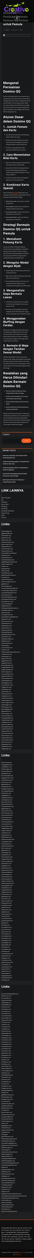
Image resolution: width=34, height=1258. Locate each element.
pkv (3, 500)
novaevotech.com (7, 824)
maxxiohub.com (6, 1031)
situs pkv (25, 1228)
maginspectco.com (7, 746)
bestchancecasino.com (8, 1174)
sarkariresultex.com (7, 564)
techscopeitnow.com (7, 740)
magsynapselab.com (7, 669)
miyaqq (24, 1239)
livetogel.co (5, 1134)
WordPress (21, 1252)
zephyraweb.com (6, 1033)
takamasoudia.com (7, 630)
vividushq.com (6, 947)
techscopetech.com (7, 857)
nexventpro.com (6, 1051)
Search (6, 434)
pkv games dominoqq (8, 511)
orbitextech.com (6, 1128)
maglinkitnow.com (7, 663)
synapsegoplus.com (7, 885)
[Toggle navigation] (17, 18)
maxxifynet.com (6, 1013)
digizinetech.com (6, 711)
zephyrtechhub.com (7, 962)
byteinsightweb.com (7, 665)
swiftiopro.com (6, 1073)
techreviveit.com (6, 691)
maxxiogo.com (6, 925)
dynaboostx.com (6, 1062)
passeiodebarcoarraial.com (9, 553)
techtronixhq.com (7, 762)
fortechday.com (6, 1209)
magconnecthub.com (8, 881)
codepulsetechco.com (8, 806)
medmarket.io (5, 645)
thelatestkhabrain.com (8, 560)
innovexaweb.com (7, 936)
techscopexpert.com (7, 678)
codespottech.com (7, 654)
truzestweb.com (6, 964)
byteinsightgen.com (7, 709)
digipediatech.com (7, 661)
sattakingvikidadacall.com (9, 1158)
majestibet (18, 1239)
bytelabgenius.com (7, 683)
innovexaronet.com (7, 815)
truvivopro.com (6, 1022)
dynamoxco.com (6, 932)
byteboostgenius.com (8, 883)
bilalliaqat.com (6, 1176)
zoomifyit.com (6, 980)
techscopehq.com (7, 894)
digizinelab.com (6, 850)
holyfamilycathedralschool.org (10, 1198)
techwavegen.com (7, 705)
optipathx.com (6, 912)
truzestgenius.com (7, 841)
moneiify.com (5, 577)
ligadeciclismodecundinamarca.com (11, 1194)
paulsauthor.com (6, 636)
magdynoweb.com (7, 859)
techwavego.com (6, 852)
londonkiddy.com (6, 1200)
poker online (5, 504)
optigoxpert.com (6, 1055)
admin (6, 30)
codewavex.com (6, 833)
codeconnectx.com (7, 811)
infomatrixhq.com (7, 819)
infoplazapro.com (6, 689)
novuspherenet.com (7, 953)
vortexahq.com (6, 1027)
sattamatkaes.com (7, 586)
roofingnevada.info (7, 1185)
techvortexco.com (7, 782)
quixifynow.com (6, 907)
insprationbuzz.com (7, 551)
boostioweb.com (6, 998)
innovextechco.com (7, 826)
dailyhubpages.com (7, 1154)
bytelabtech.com (6, 773)
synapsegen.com (6, 942)
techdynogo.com (6, 656)
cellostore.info (5, 571)
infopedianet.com (6, 888)
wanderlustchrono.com (8, 1114)
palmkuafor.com (6, 538)
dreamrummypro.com (8, 542)
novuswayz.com (6, 1057)
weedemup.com (6, 1172)
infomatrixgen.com (7, 713)
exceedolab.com (6, 1082)
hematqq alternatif (22, 1232)
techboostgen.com (7, 769)
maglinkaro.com (6, 866)
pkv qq (15, 1228)
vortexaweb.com (6, 1035)
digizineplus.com (6, 896)
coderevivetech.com (7, 729)
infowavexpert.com (7, 694)
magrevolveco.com (7, 731)
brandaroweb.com (7, 978)
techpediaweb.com (7, 680)
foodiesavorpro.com (7, 1099)
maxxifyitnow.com (7, 905)
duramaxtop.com (6, 628)
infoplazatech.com (7, 786)
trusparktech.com (7, 1044)
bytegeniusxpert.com (8, 789)
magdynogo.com (6, 749)
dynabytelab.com (6, 1005)
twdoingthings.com (7, 632)
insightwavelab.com (7, 1106)
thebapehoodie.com (7, 610)
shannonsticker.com (7, 549)
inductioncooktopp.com (8, 1180)
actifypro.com (5, 1060)
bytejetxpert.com (6, 744)
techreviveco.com (6, 863)
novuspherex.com (7, 1040)
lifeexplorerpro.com (7, 1108)
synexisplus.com (6, 1009)
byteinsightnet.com (7, 804)
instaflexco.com (6, 1064)
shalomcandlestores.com (9, 582)
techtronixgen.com (7, 672)
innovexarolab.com (7, 716)
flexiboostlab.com (7, 1068)
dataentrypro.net (6, 540)
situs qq (4, 517)
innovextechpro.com (7, 674)
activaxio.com (5, 1084)
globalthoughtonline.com (9, 575)
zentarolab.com (6, 969)
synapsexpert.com (7, 967)
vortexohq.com (6, 1101)
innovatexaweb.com (7, 775)
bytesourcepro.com (7, 870)
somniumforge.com (7, 604)
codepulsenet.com (7, 890)
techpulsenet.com (7, 844)
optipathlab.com (6, 1002)
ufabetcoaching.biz (7, 1202)
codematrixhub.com (7, 698)
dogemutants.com (7, 625)
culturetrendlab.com (7, 1117)
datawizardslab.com (7, 1090)
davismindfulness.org (8, 1205)
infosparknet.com (6, 903)
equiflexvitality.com (7, 1147)
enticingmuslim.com (7, 614)
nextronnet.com (6, 929)
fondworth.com (6, 555)
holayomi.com (6, 1191)
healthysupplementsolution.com (11, 652)
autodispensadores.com (8, 1178)
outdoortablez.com (7, 648)
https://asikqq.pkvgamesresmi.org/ (11, 1241)
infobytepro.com (6, 793)
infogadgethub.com (7, 765)
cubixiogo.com (6, 951)
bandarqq (4, 502)
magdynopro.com (7, 687)
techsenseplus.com (7, 700)
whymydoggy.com (7, 531)
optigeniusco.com (7, 1038)
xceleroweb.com (6, 973)
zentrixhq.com (6, 916)
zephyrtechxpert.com (8, 846)
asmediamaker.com (7, 573)
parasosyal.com (6, 612)
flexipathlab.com (6, 945)
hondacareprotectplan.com (9, 590)
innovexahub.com (7, 1016)
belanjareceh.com (6, 546)
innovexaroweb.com (7, 861)
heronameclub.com (7, 643)
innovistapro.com (6, 1066)
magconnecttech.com (8, 1130)
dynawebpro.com (6, 940)
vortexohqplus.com (7, 1071)
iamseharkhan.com (7, 557)
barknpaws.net (6, 568)
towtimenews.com (7, 595)
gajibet (29, 1239)
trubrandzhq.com (6, 1046)
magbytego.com (6, 795)
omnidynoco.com (6, 960)
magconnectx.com (7, 1187)
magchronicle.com (7, 658)
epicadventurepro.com (8, 1103)
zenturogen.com (6, 934)
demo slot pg (5, 513)
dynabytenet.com (7, 868)
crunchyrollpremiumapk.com (10, 588)
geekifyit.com (5, 584)
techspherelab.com (7, 872)
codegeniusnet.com (7, 797)
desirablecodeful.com (8, 639)
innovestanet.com (7, 918)
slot (11, 1230)
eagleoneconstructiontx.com (10, 1145)
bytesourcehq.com (7, 802)
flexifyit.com (5, 923)
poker (3, 515)
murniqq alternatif (11, 1232)
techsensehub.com (7, 771)
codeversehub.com (7, 877)
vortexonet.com (6, 1011)
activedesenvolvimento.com (9, 1152)
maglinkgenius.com (7, 828)
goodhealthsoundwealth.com (10, 617)
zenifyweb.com (6, 1132)
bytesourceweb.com (7, 724)
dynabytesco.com (7, 1086)
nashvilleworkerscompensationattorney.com (14, 1196)
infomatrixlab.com (7, 874)
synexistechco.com (7, 1020)
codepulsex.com (6, 855)
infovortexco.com (6, 848)
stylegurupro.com (7, 1088)
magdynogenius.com (7, 667)
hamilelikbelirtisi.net (7, 1075)
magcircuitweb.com (7, 676)
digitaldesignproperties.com (9, 562)
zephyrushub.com (7, 1000)
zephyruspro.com (6, 910)
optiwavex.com (6, 958)
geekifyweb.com (6, 784)
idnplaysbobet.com (7, 1156)
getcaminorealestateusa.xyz (9, 1211)
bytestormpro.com (7, 1112)
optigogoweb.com (7, 975)
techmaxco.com (6, 1079)
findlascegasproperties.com (9, 1139)
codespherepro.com (7, 720)
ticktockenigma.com (7, 1121)
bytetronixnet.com (7, 742)
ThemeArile (18, 1254)
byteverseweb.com (7, 879)
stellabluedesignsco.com (8, 634)
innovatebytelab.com (8, 791)
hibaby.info (5, 1167)
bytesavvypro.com (7, 707)
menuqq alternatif (6, 1228)
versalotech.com (6, 1077)
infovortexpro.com (7, 735)
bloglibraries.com (6, 606)
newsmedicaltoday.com (8, 1183)
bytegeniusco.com (7, 696)
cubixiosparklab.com (7, 822)
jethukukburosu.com (7, 601)
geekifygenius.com (7, 1125)
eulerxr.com (5, 1123)
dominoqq (4, 508)
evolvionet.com (6, 1007)
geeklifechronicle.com (8, 1095)
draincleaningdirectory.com (9, 597)
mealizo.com (5, 566)
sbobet (18, 1230)
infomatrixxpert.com (7, 813)
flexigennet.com (6, 641)
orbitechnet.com (6, 956)
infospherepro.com (7, 1097)
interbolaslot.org (6, 535)
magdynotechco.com (7, 778)
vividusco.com (6, 1024)
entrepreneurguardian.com (9, 1165)
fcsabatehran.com (7, 623)
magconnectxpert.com (8, 839)
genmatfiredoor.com (7, 1136)
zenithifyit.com (6, 1029)
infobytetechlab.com (7, 718)
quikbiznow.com (6, 971)
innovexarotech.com (7, 733)
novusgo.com (5, 1110)
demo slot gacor (6, 498)
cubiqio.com (5, 1092)
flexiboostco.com (6, 996)
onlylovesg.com (6, 1150)
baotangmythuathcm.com (9, 599)
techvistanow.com (7, 817)
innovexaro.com (6, 899)
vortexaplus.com (6, 949)
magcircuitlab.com (7, 830)
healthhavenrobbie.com (8, 1141)
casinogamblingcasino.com (9, 593)
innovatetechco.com (7, 685)
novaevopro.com (6, 1042)
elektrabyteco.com (7, 837)
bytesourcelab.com (7, 901)
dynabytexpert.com (7, 921)
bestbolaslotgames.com (8, 1161)
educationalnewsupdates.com (10, 994)
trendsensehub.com (7, 1119)
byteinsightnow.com (7, 727)
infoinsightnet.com (7, 800)
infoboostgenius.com (7, 702)
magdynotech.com (7, 892)
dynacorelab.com (6, 1018)
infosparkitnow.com (7, 780)
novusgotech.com (7, 927)
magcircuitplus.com (7, 738)
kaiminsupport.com (7, 544)
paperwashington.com (8, 1169)
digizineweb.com (6, 809)
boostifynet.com (6, 1048)
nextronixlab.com (6, 914)
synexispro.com (6, 1189)
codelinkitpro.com (7, 767)
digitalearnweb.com (7, 533)
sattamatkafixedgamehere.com (10, 1163)
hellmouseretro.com (7, 621)
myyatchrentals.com (7, 579)
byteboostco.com (6, 835)
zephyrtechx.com (6, 1053)
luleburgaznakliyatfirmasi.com (10, 608)
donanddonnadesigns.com (9, 1143)
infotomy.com (5, 650)
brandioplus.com (6, 938)
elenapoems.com (6, 619)
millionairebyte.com (7, 1207)
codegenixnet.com (7, 722)
